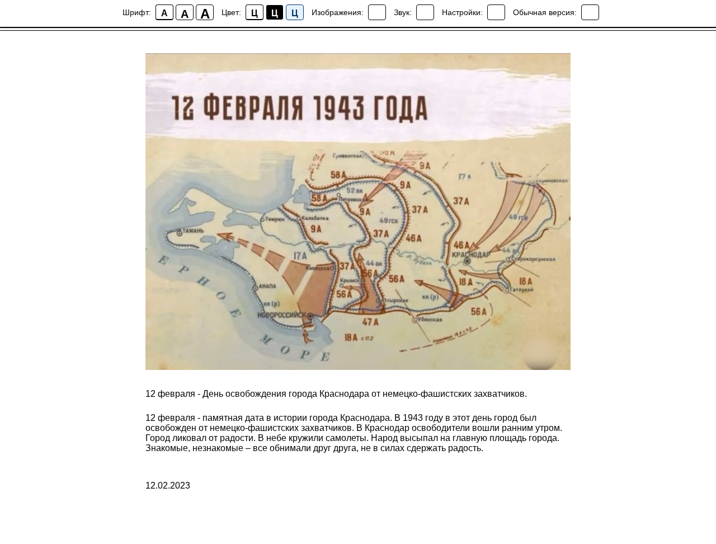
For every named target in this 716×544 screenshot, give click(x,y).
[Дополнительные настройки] (496, 12)
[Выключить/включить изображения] (377, 12)
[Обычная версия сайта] (590, 12)
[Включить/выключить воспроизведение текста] (425, 12)
